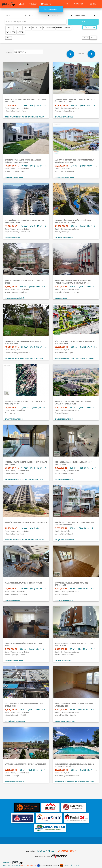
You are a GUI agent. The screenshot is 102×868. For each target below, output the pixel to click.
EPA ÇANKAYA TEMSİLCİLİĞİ (14, 298)
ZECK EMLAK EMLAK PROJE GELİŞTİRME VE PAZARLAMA (24, 359)
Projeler (33, 4)
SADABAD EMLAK (61, 298)
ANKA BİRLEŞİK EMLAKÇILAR (15, 721)
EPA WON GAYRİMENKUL (63, 661)
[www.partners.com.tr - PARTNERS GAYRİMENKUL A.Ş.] (73, 807)
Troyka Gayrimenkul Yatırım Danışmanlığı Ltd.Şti (24, 117)
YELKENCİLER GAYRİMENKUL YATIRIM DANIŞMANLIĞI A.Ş (74, 781)
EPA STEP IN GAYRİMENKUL (64, 177)
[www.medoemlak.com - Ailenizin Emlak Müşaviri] (50, 828)
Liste (9, 38)
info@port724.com (45, 851)
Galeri (85, 38)
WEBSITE (47, 4)
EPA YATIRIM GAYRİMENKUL (14, 419)
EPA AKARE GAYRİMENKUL (64, 117)
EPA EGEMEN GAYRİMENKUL (64, 419)
